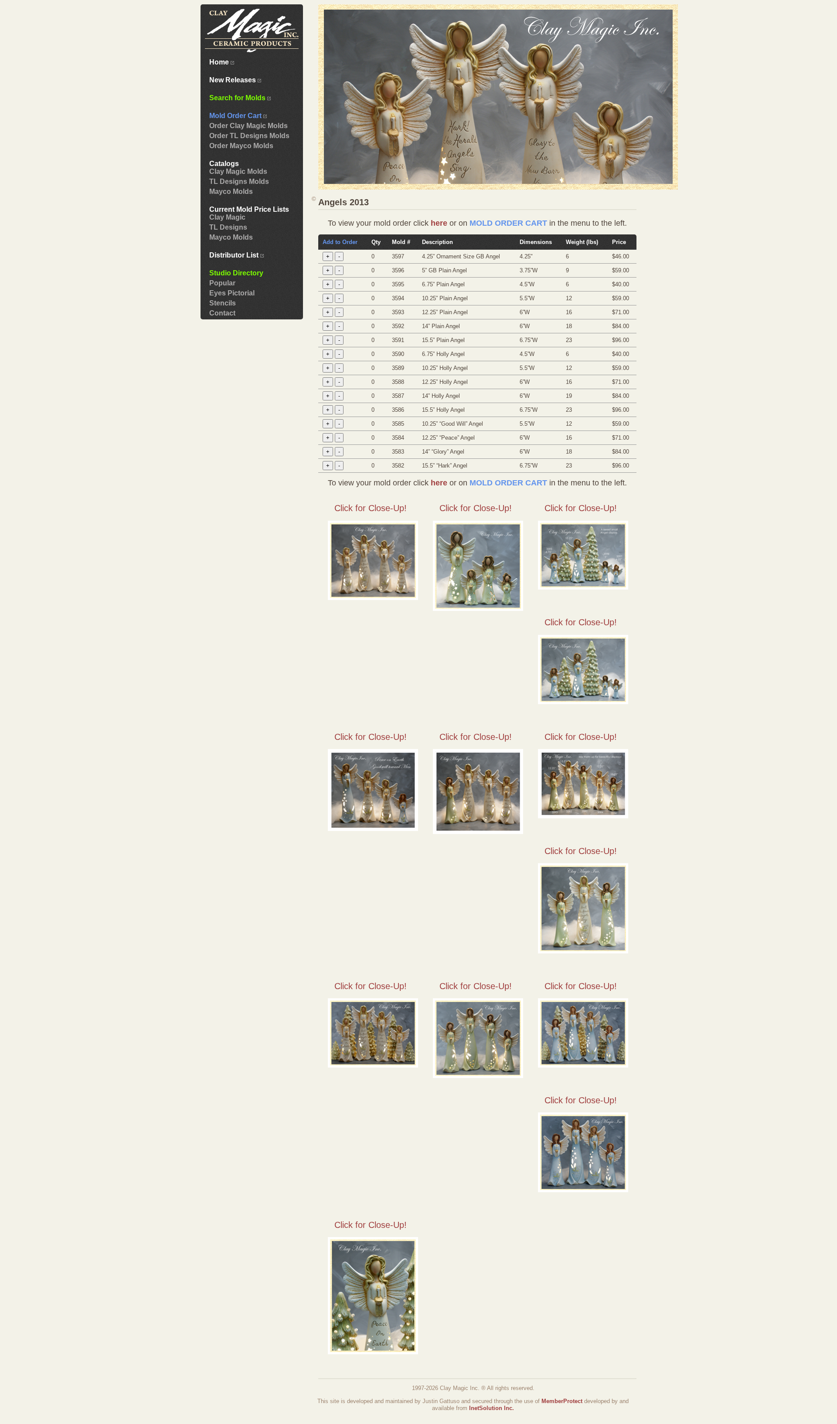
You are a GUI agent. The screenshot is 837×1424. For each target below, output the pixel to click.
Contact (222, 313)
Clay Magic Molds (238, 171)
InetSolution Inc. (491, 1408)
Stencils (222, 303)
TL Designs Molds (239, 181)
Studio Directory (236, 273)
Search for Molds (238, 98)
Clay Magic (227, 217)
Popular (222, 283)
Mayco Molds (231, 191)
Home (220, 62)
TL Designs (228, 227)
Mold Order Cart (236, 115)
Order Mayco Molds (241, 145)
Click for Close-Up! (370, 508)
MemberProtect (561, 1401)
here (439, 223)
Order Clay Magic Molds (248, 125)
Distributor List (234, 255)
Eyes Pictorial (232, 293)
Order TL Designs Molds (249, 135)
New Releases (233, 80)
